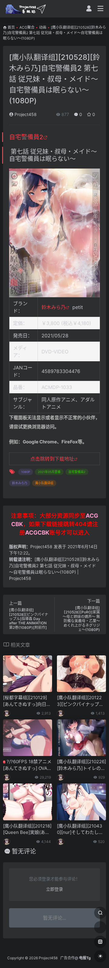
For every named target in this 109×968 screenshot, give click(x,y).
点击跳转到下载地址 (52, 459)
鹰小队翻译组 (44, 483)
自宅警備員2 (26, 137)
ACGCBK (37, 532)
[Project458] (25, 8)
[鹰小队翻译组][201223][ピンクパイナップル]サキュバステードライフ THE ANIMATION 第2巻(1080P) (81, 701)
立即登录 (54, 889)
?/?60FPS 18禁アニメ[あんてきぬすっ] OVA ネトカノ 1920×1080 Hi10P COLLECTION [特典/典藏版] (27, 765)
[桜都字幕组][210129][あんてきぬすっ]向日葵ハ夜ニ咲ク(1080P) (27, 701)
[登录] (89, 9)
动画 (42, 27)
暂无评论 (24, 851)
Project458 (25, 114)
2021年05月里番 (49, 472)
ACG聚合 (27, 27)
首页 (11, 27)
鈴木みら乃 (53, 307)
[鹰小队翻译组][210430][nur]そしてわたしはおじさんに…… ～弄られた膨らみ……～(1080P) (80, 829)
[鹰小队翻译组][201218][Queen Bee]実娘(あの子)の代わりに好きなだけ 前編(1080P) (27, 829)
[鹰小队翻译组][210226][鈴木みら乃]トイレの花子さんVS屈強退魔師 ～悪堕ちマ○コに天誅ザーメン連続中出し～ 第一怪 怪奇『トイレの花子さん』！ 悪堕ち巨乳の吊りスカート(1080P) (81, 765)
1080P (25, 472)
